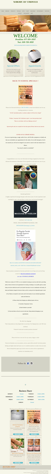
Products (13, 11)
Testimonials (26, 13)
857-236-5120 (28, 220)
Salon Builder (33, 473)
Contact (20, 13)
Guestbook (32, 11)
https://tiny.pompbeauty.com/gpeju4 (28, 273)
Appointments (40, 11)
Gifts (23, 11)
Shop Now (47, 11)
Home (2, 11)
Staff (27, 11)
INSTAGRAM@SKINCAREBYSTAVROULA (25, 45)
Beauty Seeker (46, 473)
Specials (19, 11)
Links (32, 13)
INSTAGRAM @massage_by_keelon (25, 225)
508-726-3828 (24, 107)
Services (7, 11)
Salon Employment (39, 473)
